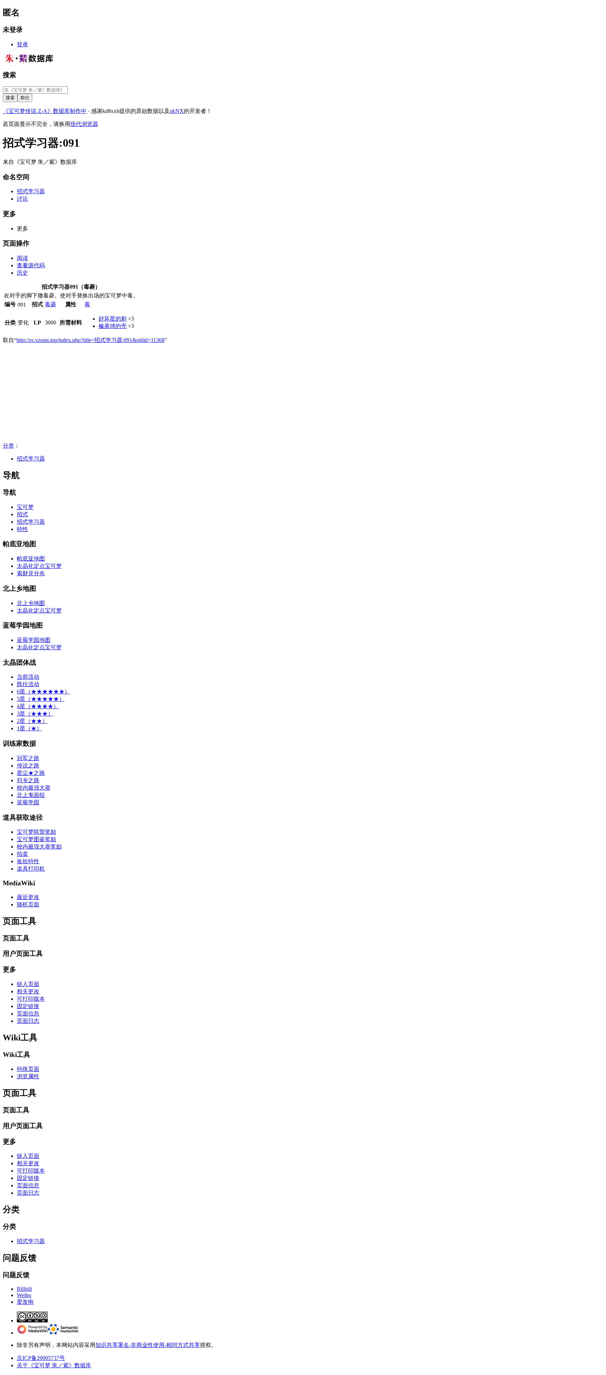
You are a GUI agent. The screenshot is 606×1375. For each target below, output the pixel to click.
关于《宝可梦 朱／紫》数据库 (54, 1365)
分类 (8, 446)
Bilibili (24, 1289)
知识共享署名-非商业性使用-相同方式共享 (147, 1345)
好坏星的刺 (113, 319)
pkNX (177, 111)
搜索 (9, 75)
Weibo (24, 1295)
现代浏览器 (84, 124)
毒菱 (50, 304)
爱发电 (25, 1302)
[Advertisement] (213, 393)
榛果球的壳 (113, 326)
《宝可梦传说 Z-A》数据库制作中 (45, 111)
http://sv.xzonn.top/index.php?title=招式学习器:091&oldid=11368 (90, 340)
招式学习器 (31, 459)
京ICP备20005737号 (41, 1358)
